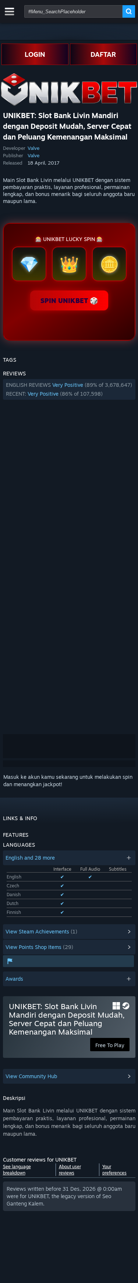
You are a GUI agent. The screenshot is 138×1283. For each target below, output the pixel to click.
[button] (69, 389)
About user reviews (70, 1170)
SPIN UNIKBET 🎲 (69, 300)
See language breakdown (17, 1170)
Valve (33, 148)
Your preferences (114, 1170)
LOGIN (35, 54)
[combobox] (73, 11)
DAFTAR (103, 54)
